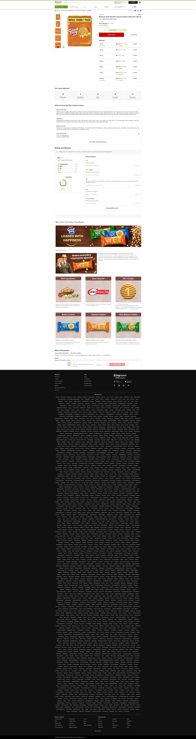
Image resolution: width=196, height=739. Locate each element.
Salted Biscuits (107, 355)
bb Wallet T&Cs (87, 383)
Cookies (57, 355)
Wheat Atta (71, 719)
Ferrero (114, 727)
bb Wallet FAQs (87, 381)
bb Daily (57, 390)
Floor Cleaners (58, 725)
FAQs (85, 376)
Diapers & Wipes (73, 727)
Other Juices (72, 725)
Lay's (128, 727)
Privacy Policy (58, 383)
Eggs (85, 723)
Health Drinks (72, 721)
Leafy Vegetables (88, 725)
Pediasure (129, 721)
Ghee (85, 719)
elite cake (114, 721)
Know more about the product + (98, 142)
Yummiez (100, 723)
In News (57, 379)
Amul (99, 719)
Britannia (101, 14)
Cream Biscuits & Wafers (67, 355)
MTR (128, 719)
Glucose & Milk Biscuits (81, 355)
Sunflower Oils (58, 719)
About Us (57, 376)
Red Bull (100, 721)
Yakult (128, 723)
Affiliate (56, 385)
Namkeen (71, 723)
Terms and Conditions (60, 387)
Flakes (85, 721)
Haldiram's (100, 727)
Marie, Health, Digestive (96, 355)
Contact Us (86, 379)
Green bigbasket (59, 381)
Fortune (129, 725)
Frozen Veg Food (59, 727)
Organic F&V (58, 723)
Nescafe (114, 719)
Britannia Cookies (65, 360)
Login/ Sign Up (133, 2)
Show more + (98, 731)
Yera (113, 723)
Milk (56, 721)
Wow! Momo (115, 725)
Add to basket (111, 35)
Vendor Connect (88, 385)
